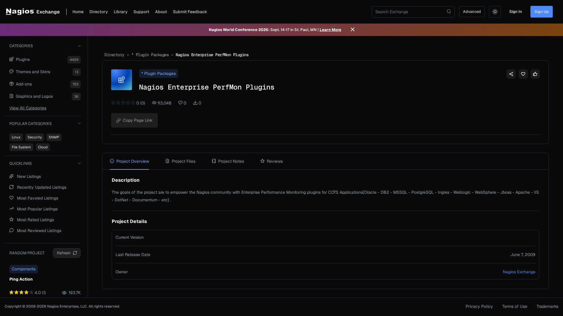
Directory (98, 11)
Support (141, 11)
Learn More (330, 29)
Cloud (43, 147)
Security (35, 137)
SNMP (54, 137)
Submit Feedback (190, 11)
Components (23, 269)
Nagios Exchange (519, 271)
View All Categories (27, 108)
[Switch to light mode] (495, 12)
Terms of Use (514, 306)
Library (121, 11)
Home (78, 11)
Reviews (275, 161)
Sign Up (542, 11)
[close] (353, 30)
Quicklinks (20, 163)
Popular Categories (30, 123)
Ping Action (21, 279)
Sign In (515, 11)
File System (21, 147)
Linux (16, 137)
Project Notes (231, 161)
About (161, 11)
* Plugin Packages (150, 54)
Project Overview (132, 161)
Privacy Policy (479, 306)
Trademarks (547, 306)
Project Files (183, 161)
